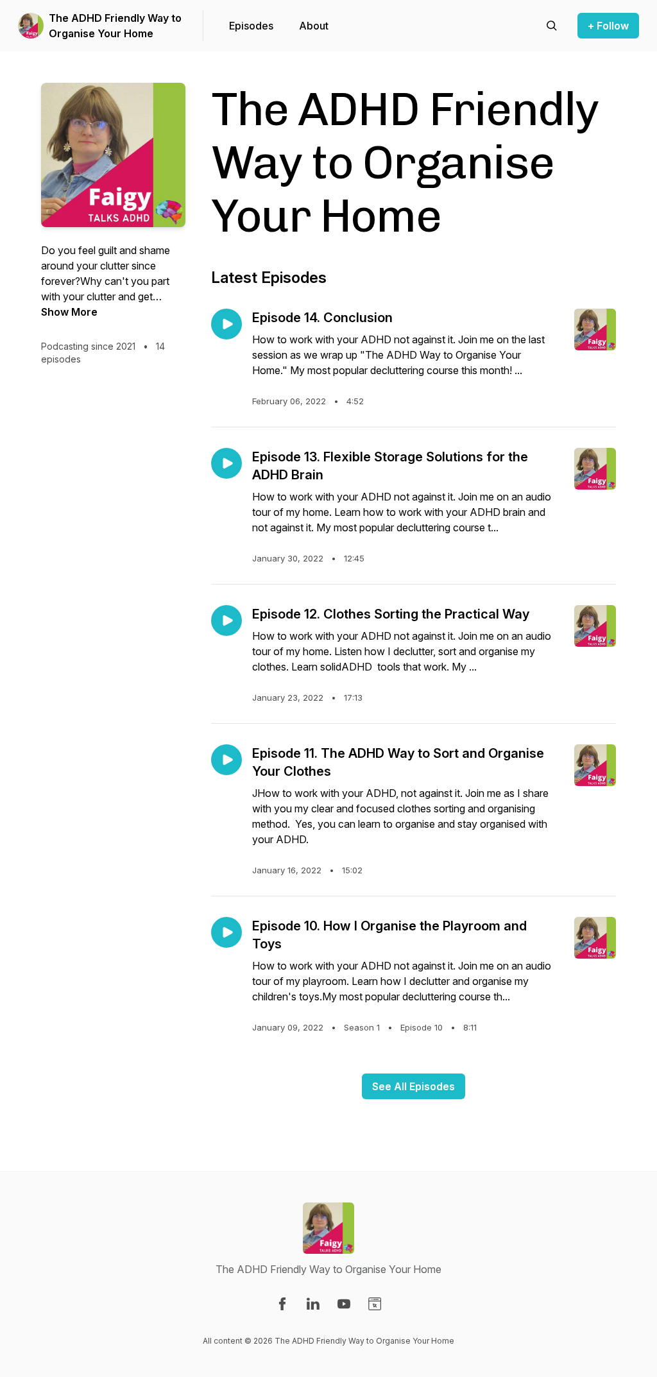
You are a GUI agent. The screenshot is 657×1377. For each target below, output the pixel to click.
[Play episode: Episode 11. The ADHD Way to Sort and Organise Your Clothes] (226, 759)
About (313, 25)
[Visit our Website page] (374, 1303)
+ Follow (608, 25)
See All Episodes (413, 1086)
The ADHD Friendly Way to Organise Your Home (115, 26)
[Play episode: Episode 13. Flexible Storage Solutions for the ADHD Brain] (226, 463)
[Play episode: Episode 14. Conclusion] (226, 324)
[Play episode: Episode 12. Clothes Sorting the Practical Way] (226, 620)
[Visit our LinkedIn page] (313, 1303)
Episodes (251, 25)
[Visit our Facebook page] (282, 1303)
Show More (69, 311)
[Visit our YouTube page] (343, 1303)
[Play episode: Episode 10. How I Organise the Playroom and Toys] (226, 932)
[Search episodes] (552, 25)
